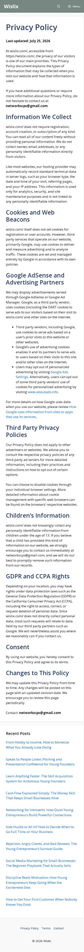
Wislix (11, 6)
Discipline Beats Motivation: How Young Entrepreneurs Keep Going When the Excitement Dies (36, 882)
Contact (59, 928)
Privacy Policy (29, 928)
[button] (58, 6)
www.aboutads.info (43, 392)
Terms (46, 928)
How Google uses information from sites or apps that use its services (41, 411)
